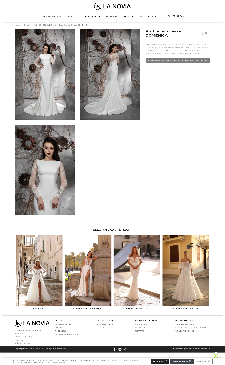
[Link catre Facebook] (114, 349)
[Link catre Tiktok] (125, 349)
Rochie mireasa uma (185, 308)
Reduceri (111, 16)
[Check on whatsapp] (216, 356)
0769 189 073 (22, 340)
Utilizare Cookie (184, 331)
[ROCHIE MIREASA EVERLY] (88, 270)
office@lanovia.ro (22, 343)
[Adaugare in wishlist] (61, 308)
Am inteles (158, 361)
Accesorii (91, 16)
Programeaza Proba (67, 334)
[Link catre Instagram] (120, 349)
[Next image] (212, 273)
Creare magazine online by (191, 349)
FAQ (141, 16)
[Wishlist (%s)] (174, 16)
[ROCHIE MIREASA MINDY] (137, 270)
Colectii (72, 16)
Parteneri (101, 328)
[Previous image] (12, 273)
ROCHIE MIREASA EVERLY (87, 308)
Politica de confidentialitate (192, 328)
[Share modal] (202, 33)
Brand (126, 16)
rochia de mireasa (173, 44)
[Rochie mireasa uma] (185, 270)
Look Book (141, 324)
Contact (153, 16)
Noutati (139, 331)
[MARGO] (39, 270)
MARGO (38, 308)
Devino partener (104, 324)
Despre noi (141, 328)
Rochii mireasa (52, 16)
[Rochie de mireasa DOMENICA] (112, 6)
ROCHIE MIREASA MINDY (136, 308)
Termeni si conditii (185, 324)
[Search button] (169, 16)
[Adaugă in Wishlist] (207, 33)
